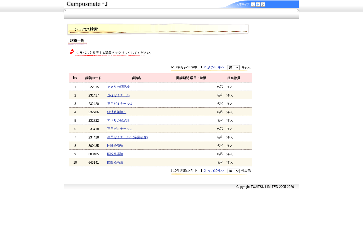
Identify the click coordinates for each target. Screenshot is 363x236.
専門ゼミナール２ (120, 129)
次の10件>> (215, 67)
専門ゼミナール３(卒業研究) (127, 137)
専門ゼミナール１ (120, 103)
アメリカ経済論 (118, 87)
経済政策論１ (116, 112)
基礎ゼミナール (118, 95)
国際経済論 (115, 145)
